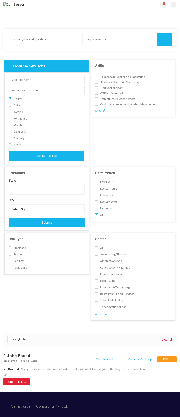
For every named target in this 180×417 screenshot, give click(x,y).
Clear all (167, 339)
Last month (107, 208)
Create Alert (47, 156)
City (11, 200)
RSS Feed (169, 359)
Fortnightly (20, 118)
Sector (100, 239)
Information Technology (115, 287)
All (101, 214)
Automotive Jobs (111, 261)
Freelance (20, 247)
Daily (17, 105)
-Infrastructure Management (117, 98)
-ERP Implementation (113, 93)
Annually (19, 138)
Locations (17, 173)
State (12, 180)
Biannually (20, 131)
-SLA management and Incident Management (128, 104)
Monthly (19, 125)
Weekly (18, 112)
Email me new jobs (28, 66)
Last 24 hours (108, 188)
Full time (19, 254)
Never (17, 144)
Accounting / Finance (113, 254)
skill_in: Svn (20, 339)
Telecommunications (113, 307)
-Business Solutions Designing (119, 82)
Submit (47, 222)
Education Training (112, 274)
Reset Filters (16, 382)
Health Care (107, 280)
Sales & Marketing (111, 300)
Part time (19, 261)
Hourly (18, 98)
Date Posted (105, 173)
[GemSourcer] (46, 4)
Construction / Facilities (115, 267)
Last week (106, 195)
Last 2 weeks (108, 201)
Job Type (16, 239)
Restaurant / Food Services (117, 293)
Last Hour (106, 182)
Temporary (20, 267)
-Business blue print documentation (122, 77)
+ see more (102, 314)
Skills (99, 66)
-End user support (111, 88)
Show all (100, 110)
